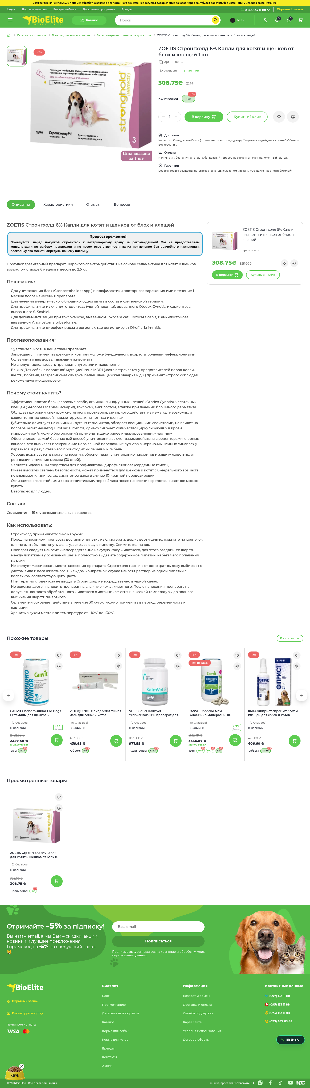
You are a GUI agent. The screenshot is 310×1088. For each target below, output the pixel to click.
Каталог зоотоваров (31, 35)
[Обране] (279, 117)
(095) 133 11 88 (279, 1004)
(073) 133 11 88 (279, 1013)
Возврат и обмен (64, 9)
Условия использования (202, 1031)
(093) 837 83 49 (280, 1021)
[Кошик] (300, 20)
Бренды (126, 9)
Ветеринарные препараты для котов (124, 35)
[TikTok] (280, 1082)
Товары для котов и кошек (71, 35)
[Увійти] (265, 20)
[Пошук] (215, 20)
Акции (11, 9)
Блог (105, 996)
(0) (168, 70)
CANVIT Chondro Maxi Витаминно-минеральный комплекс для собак (209, 713)
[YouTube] (290, 1082)
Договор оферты (196, 1040)
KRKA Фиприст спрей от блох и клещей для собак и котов (273, 713)
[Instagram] (260, 1082)
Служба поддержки (198, 1013)
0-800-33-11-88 (255, 10)
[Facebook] (270, 1082)
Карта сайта (192, 1022)
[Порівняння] (293, 117)
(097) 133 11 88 (279, 996)
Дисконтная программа (99, 9)
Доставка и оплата (34, 9)
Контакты (109, 1057)
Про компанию (114, 1005)
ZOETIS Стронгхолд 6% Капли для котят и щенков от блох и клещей (33, 855)
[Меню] (10, 20)
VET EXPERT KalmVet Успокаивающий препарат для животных (153, 713)
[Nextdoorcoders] (300, 1082)
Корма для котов (115, 1040)
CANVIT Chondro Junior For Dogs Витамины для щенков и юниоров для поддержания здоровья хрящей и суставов (35, 713)
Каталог (108, 1022)
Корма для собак (115, 1031)
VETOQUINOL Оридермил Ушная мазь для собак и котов (95, 713)
